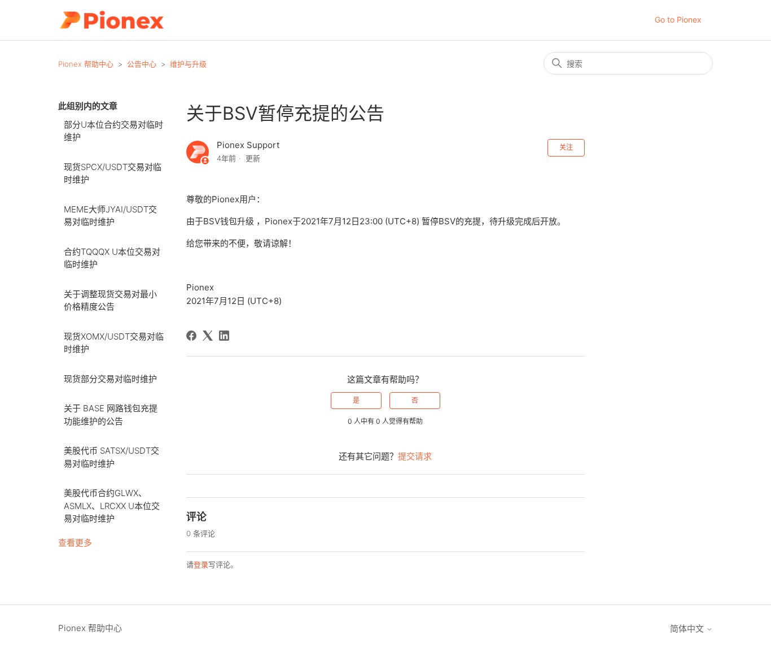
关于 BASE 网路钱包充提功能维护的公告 (110, 415)
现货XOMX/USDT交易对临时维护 (114, 343)
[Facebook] (191, 336)
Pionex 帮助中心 (85, 63)
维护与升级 (188, 63)
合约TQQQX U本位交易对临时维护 (112, 258)
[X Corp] (208, 336)
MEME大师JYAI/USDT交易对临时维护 (110, 216)
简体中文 (688, 628)
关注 (566, 147)
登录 (201, 564)
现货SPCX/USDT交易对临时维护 (112, 173)
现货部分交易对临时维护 (110, 378)
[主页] (111, 20)
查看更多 (75, 542)
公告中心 (141, 63)
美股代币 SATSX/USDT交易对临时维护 (111, 457)
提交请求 (415, 456)
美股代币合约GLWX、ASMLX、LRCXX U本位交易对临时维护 (112, 506)
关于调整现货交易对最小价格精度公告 (110, 300)
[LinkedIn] (224, 336)
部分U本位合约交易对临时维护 (113, 131)
